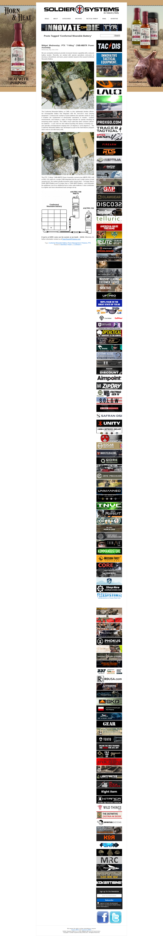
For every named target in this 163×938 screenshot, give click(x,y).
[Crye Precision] (109, 479)
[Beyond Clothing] (109, 659)
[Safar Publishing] (109, 818)
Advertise (114, 18)
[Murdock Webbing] (109, 185)
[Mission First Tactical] (109, 561)
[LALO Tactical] (109, 95)
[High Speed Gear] (109, 434)
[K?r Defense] (109, 840)
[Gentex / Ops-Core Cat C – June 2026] (109, 719)
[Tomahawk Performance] (109, 110)
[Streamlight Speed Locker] (109, 253)
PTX (89, 243)
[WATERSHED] (109, 389)
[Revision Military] (109, 652)
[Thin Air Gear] (109, 546)
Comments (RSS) (86, 929)
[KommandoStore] (109, 554)
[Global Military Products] (109, 192)
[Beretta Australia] (109, 674)
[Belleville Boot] (109, 76)
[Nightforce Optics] (109, 366)
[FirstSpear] (109, 870)
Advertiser (63, 244)
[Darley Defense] (109, 795)
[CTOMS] (109, 749)
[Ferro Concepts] (109, 848)
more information (102, 906)
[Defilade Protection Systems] (109, 328)
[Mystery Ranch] (109, 87)
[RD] (109, 682)
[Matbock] (109, 539)
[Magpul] (109, 441)
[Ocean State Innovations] (109, 734)
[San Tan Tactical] (109, 230)
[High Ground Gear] (109, 787)
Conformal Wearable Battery (58, 243)
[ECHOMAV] (109, 494)
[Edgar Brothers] (109, 449)
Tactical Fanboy (92, 18)
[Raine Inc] (109, 238)
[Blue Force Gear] (109, 64)
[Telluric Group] (109, 223)
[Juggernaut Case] (109, 772)
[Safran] (109, 419)
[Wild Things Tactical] (109, 810)
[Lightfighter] (109, 780)
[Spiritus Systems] (109, 825)
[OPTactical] (109, 336)
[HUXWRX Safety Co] (109, 576)
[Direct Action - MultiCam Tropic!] (109, 712)
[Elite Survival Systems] (109, 245)
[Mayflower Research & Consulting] (109, 863)
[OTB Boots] (109, 268)
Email (104, 18)
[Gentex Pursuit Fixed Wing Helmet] (109, 516)
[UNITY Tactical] (109, 426)
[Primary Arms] (109, 140)
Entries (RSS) (75, 929)
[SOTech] (109, 344)
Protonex (84, 243)
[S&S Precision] (109, 592)
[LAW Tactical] (109, 757)
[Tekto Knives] (109, 742)
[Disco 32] (109, 207)
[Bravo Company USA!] (109, 878)
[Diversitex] (109, 607)
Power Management (74, 243)
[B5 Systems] (109, 147)
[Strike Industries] (109, 260)
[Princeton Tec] (109, 667)
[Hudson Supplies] (109, 396)
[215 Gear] (109, 471)
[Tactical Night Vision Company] (109, 509)
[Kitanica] (109, 803)
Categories (66, 18)
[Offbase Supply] (109, 524)
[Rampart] (109, 283)
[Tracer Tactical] (109, 132)
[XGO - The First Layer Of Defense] (109, 125)
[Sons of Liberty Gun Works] (109, 404)
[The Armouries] (109, 629)
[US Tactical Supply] (109, 313)
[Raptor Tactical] (109, 170)
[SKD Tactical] (109, 704)
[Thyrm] (109, 321)
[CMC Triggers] (109, 306)
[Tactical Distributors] (109, 52)
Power (70, 244)
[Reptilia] (109, 162)
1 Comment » (77, 244)
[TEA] (109, 833)
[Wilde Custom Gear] (109, 727)
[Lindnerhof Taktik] (109, 486)
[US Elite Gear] (109, 359)
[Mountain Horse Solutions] (109, 584)
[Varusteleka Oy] (109, 456)
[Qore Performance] (109, 464)
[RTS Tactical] (109, 155)
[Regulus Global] (109, 177)
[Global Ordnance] (109, 411)
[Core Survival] (109, 569)
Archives (78, 18)
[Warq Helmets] (109, 351)
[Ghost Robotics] (109, 697)
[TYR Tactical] (81, 30)
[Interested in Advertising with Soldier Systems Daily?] (109, 885)
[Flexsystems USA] (109, 599)
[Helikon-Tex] (109, 291)
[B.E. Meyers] (109, 102)
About (55, 18)
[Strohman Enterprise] (109, 381)
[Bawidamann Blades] (109, 117)
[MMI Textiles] (109, 531)
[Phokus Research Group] (109, 644)
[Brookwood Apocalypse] (109, 764)
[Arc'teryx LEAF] (109, 276)
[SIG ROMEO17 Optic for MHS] (109, 614)
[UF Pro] (109, 298)
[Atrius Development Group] (109, 689)
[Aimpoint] (109, 374)
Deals (47, 18)
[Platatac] (109, 637)
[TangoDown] (109, 215)
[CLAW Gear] (109, 200)
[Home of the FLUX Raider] (109, 622)
